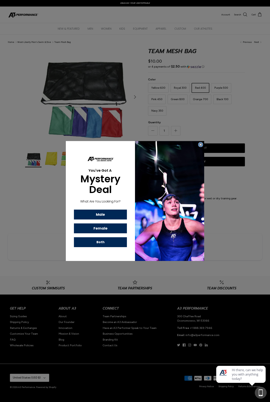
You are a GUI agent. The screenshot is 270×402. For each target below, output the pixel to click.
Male (100, 214)
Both (100, 242)
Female (100, 228)
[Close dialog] (201, 145)
